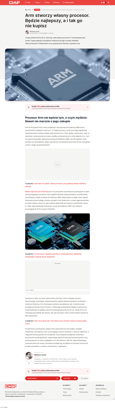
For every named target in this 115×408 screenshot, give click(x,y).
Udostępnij (32, 378)
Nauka (57, 2)
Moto (48, 2)
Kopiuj (85, 378)
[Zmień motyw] (103, 2)
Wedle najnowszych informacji (37, 192)
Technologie (67, 389)
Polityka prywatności (103, 395)
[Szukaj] (108, 2)
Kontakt (98, 392)
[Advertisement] (57, 276)
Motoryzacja (67, 395)
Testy (37, 2)
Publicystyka (69, 2)
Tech (28, 2)
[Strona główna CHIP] (14, 2)
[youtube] (29, 363)
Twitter (66, 378)
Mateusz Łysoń (34, 31)
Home (29, 10)
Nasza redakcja (101, 389)
